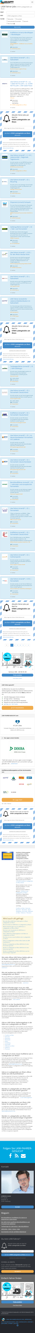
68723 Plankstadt (16, 218)
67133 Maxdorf (15, 243)
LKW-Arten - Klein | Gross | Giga (10, 1229)
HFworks (12, 98)
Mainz (29, 909)
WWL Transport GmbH (15, 519)
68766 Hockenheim (16, 267)
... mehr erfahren (16, 999)
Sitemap (10, 1323)
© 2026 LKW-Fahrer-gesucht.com (14, 1319)
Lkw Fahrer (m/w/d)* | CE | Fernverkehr (20, 509)
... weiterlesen (25, 983)
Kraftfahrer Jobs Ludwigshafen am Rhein (22, 891)
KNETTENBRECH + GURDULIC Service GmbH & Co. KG (21, 44)
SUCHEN (18, 27)
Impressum (28, 1319)
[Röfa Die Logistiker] (13, 792)
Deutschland (15, 381)
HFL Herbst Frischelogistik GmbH (18, 422)
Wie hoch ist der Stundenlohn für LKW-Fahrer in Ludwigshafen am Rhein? (14, 930)
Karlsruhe (28, 908)
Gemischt (25, 21)
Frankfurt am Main (20, 908)
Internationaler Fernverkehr (14, 21)
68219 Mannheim (16, 193)
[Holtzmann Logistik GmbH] (5, 484)
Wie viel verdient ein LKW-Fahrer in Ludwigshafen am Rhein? (17, 924)
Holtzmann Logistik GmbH (16, 494)
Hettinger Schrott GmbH (16, 189)
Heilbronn (23, 913)
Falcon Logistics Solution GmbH (17, 564)
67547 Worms (15, 290)
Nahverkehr (11, 19)
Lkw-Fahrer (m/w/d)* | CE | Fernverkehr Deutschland (20, 391)
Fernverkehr (19, 19)
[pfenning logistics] (5, 777)
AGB (17, 1322)
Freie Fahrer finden (17, 678)
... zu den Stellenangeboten (25, 1097)
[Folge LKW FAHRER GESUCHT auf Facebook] (10, 1156)
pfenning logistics (14, 312)
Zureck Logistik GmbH (15, 398)
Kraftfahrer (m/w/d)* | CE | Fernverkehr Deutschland (20, 414)
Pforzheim (29, 913)
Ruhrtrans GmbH (14, 376)
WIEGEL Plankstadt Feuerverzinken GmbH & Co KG (21, 213)
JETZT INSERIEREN (17, 708)
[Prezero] (5, 792)
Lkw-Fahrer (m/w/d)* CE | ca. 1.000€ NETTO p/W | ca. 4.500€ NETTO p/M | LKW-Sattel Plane (21, 84)
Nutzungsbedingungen (8, 1322)
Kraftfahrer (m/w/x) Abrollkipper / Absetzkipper (21, 33)
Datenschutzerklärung (8, 148)
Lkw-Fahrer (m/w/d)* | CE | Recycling (20, 181)
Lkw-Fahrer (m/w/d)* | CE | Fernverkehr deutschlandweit (20, 461)
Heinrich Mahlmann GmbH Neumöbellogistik (20, 588)
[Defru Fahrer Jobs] (21, 777)
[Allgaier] (29, 777)
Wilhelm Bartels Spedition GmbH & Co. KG (20, 542)
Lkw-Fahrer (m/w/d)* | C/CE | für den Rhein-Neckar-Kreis (20, 253)
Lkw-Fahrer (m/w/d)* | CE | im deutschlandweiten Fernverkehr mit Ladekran (21, 437)
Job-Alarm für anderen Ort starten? (17, 139)
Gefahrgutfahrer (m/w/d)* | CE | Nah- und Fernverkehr (21, 228)
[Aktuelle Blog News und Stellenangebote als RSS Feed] (17, 1156)
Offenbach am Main (9, 1046)
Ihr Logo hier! (17, 800)
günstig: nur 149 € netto (11, 704)
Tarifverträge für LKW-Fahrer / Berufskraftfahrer (15, 1226)
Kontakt (30, 1322)
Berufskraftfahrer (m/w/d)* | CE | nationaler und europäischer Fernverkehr (21, 484)
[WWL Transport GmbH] (5, 510)
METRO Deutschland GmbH (16, 167)
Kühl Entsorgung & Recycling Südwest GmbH (20, 263)
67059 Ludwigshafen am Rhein (19, 104)
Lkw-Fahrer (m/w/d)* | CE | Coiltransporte (20, 556)
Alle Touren (11, 23)
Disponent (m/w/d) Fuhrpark (20, 202)
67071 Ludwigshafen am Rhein (19, 170)
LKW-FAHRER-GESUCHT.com (8, 964)
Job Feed (16, 1323)
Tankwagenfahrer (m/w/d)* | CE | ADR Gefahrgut (21, 367)
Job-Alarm (4, 1323)
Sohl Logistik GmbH (14, 286)
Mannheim (18, 909)
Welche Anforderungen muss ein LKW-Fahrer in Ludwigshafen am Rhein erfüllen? (14, 927)
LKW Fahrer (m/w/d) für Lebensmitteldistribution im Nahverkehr (20, 301)
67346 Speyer (15, 316)
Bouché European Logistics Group (18, 68)
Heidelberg (18, 911)
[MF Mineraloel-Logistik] (13, 778)
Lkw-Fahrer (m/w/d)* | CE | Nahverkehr (20, 59)
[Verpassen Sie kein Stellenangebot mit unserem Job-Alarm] (23, 1156)
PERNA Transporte (14, 238)
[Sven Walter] (29, 784)
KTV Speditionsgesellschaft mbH (17, 447)
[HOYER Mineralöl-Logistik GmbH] (21, 784)
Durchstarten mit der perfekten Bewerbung (13, 1232)
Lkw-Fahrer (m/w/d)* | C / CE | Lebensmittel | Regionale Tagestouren (21, 157)
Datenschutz (23, 1322)
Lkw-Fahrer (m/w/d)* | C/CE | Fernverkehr (20, 580)
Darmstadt (24, 911)
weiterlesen (14, 763)
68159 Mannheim (16, 48)
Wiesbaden (24, 909)
